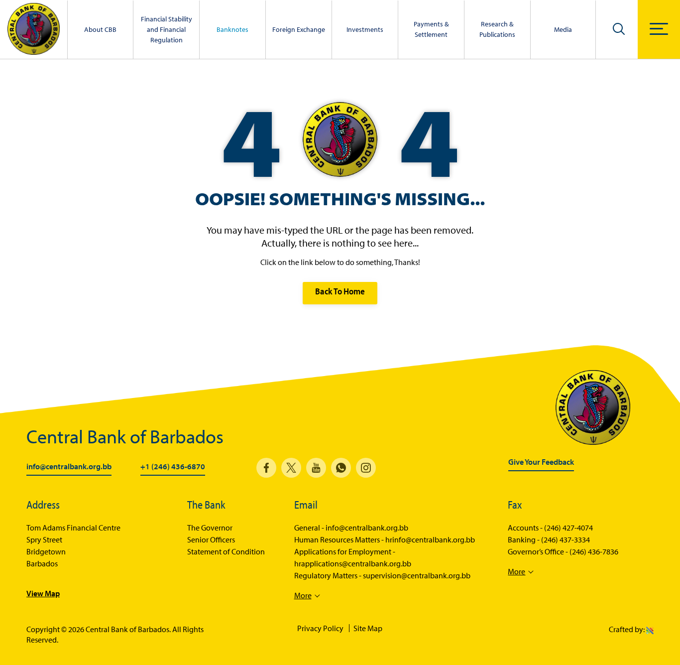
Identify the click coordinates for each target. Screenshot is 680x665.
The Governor (209, 528)
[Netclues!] (650, 629)
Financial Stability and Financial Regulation (166, 29)
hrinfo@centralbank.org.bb (430, 539)
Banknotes (232, 29)
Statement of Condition (226, 551)
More (303, 595)
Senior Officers (211, 539)
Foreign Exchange (298, 29)
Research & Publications (497, 29)
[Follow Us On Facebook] (266, 468)
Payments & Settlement (431, 29)
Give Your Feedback (541, 462)
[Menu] (659, 29)
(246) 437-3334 (565, 539)
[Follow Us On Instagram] (366, 468)
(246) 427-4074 (568, 528)
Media (563, 29)
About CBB (100, 29)
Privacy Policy (320, 628)
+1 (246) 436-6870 (172, 466)
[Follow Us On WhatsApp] (341, 468)
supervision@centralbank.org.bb (416, 575)
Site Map (367, 628)
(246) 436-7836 (593, 551)
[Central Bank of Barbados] (33, 29)
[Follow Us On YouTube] (316, 468)
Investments (364, 29)
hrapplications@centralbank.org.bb (352, 563)
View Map (43, 593)
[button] (619, 28)
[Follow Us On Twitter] (291, 468)
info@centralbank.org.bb (69, 466)
